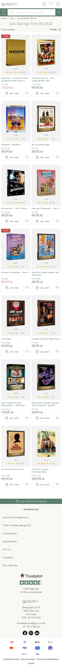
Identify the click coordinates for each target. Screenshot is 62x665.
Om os (7, 549)
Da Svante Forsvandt (12, 469)
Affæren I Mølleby (10, 144)
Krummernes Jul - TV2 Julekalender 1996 (43, 79)
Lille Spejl (6, 339)
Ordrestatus (10, 533)
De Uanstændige (40, 144)
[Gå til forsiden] (31, 601)
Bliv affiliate (10, 565)
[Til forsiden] (10, 3)
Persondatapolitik (28, 659)
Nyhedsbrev (10, 541)
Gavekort (8, 557)
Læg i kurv (12, 93)
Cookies (31, 663)
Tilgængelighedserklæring (48, 659)
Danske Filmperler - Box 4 (15, 272)
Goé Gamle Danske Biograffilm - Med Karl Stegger (13, 404)
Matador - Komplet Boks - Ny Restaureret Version (15, 79)
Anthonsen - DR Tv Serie (14, 208)
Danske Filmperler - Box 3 (45, 208)
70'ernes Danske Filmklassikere (40, 470)
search (58, 12)
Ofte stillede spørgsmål (17, 525)
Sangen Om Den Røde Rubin (46, 339)
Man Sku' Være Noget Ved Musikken (45, 273)
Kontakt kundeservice (15, 517)
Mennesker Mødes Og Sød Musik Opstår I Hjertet (45, 404)
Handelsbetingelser (11, 659)
